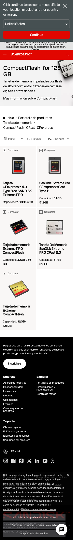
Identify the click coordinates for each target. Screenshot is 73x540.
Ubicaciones (10, 399)
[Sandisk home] (21, 54)
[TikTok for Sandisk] (21, 461)
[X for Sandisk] (29, 461)
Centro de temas (46, 394)
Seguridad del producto (16, 440)
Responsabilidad (13, 387)
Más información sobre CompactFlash (30, 98)
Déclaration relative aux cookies (38, 509)
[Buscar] (68, 54)
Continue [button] (36, 35)
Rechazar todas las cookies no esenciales (34, 525)
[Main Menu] (5, 55)
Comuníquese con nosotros (13, 410)
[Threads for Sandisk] (52, 461)
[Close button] (65, 6)
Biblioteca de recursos (16, 435)
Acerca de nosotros (14, 382)
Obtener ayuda (12, 427)
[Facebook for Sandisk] (13, 461)
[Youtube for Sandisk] (45, 461)
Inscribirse (14, 363)
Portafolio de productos (50, 382)
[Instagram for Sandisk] (5, 461)
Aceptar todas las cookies (34, 533)
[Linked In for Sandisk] (37, 461)
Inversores (9, 391)
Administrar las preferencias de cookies (34, 517)
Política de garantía (14, 431)
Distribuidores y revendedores (45, 388)
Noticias (8, 395)
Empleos (8, 404)
